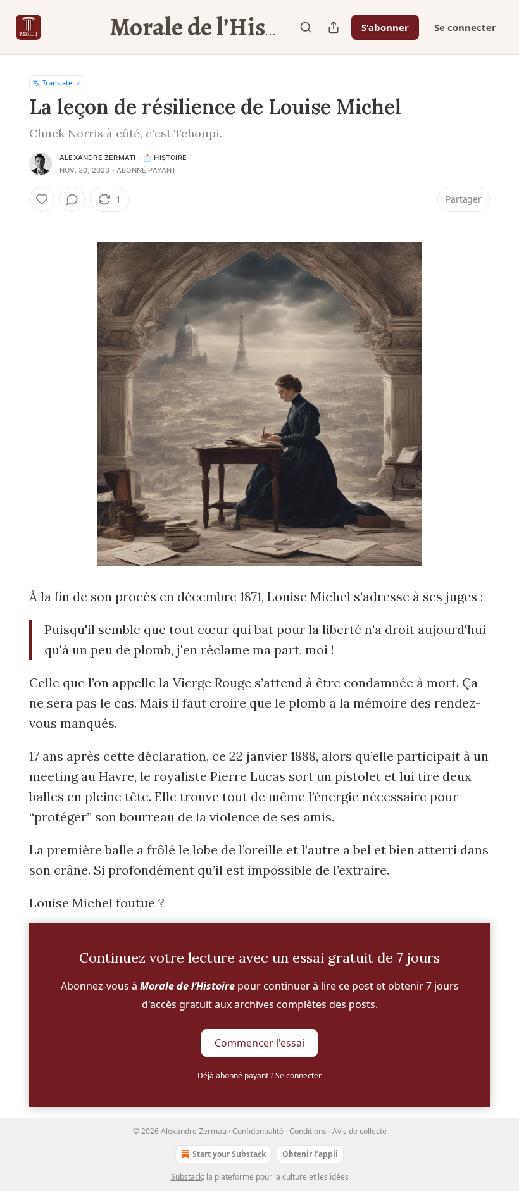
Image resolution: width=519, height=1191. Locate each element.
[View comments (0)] (72, 199)
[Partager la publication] (333, 27)
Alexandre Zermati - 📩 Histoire (123, 157)
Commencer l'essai (259, 1043)
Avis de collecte (359, 1131)
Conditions (308, 1131)
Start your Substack (229, 1154)
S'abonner (385, 27)
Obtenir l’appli (310, 1154)
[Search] (305, 27)
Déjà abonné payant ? (259, 1075)
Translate (57, 82)
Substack (187, 1176)
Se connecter (465, 27)
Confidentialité (258, 1131)
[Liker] (41, 199)
